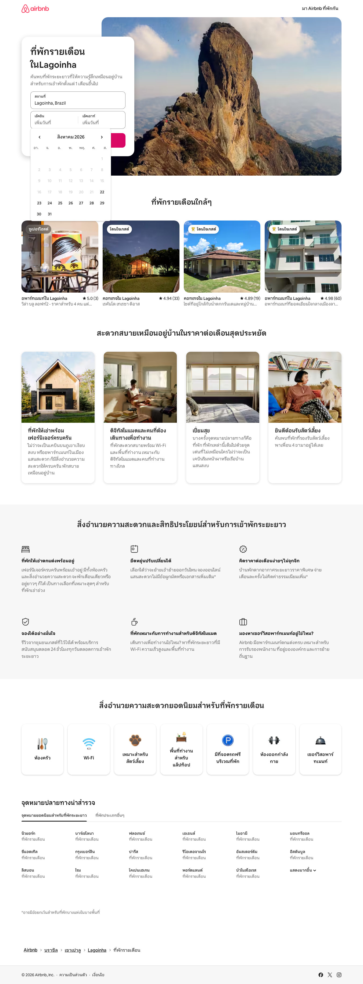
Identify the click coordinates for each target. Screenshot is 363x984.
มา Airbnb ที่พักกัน (320, 8)
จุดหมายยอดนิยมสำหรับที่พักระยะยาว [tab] (54, 815)
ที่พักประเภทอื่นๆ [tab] (109, 815)
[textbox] (54, 123)
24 (50, 203)
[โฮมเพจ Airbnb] (35, 8)
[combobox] (78, 103)
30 (39, 214)
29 (102, 203)
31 (50, 214)
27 (81, 203)
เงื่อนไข (98, 974)
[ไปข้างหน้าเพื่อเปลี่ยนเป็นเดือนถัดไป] (101, 137)
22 (102, 192)
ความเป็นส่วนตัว (73, 974)
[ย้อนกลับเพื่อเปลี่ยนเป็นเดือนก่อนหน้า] (39, 137)
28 (91, 203)
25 (60, 203)
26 (71, 203)
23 (39, 203)
